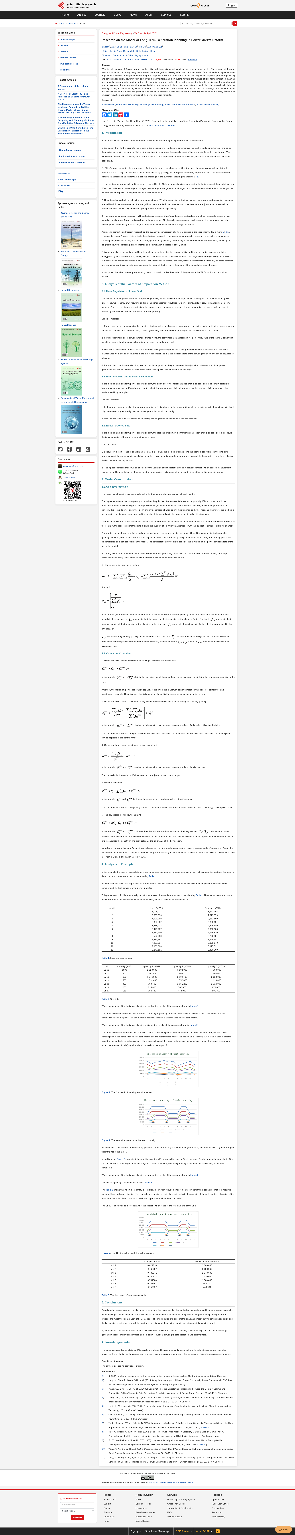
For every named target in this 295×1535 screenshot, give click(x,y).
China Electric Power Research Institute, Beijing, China (128, 51)
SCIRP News (182, 1531)
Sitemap (108, 1512)
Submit (184, 14)
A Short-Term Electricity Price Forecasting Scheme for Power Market (74, 97)
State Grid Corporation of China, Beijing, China (125, 55)
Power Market (108, 104)
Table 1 (152, 876)
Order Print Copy (67, 179)
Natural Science (68, 325)
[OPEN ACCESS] (200, 5)
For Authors (141, 1508)
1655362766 (69, 477)
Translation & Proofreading (180, 1508)
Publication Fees (69, 64)
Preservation (218, 1508)
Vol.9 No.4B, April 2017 (145, 33)
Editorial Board (68, 57)
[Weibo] (88, 449)
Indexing (65, 69)
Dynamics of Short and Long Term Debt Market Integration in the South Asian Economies (75, 131)
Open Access (218, 1499)
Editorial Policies (143, 1504)
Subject (107, 1504)
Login (231, 5)
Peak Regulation (148, 104)
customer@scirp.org (73, 466)
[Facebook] (69, 449)
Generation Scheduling (127, 104)
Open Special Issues (70, 150)
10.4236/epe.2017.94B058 (120, 59)
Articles (81, 14)
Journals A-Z (110, 1499)
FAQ (60, 191)
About (148, 14)
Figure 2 (193, 1025)
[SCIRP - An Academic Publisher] (77, 5)
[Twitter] (60, 449)
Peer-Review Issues (145, 1512)
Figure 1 (194, 1006)
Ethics (138, 1499)
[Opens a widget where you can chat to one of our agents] (283, 1529)
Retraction (217, 1512)
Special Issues (142, 1521)
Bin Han (105, 47)
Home (65, 14)
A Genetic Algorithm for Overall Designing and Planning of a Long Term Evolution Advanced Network (76, 120)
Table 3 (148, 1182)
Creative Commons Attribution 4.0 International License (170, 1482)
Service (172, 1494)
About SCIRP (144, 1494)
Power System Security (208, 104)
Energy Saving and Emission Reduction (176, 104)
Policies (217, 1494)
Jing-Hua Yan (130, 47)
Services (166, 14)
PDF (137, 59)
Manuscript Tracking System (181, 1499)
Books (117, 14)
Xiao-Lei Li (116, 47)
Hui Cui (142, 47)
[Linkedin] (78, 449)
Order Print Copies (176, 1504)
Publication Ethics (220, 1504)
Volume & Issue (174, 1516)
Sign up (134, 1531)
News (133, 14)
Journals (100, 14)
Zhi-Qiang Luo (155, 47)
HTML (144, 59)
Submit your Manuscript (157, 1531)
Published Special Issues (72, 156)
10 (103, 1449)
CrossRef (204, 1427)
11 (227, 232)
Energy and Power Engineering (117, 33)
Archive (64, 51)
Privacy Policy (218, 1516)
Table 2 (199, 895)
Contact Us (64, 185)
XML (151, 59)
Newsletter (63, 173)
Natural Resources (70, 290)
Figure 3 (194, 1175)
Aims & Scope (67, 39)
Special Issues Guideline (72, 162)
